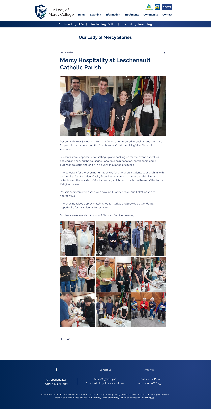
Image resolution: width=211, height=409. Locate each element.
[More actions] (164, 52)
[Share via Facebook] (61, 339)
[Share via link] (68, 339)
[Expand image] (77, 238)
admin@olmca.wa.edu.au (109, 383)
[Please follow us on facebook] (56, 369)
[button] (95, 14)
